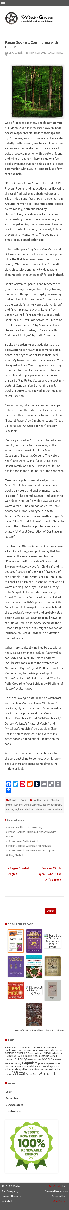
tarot (43, 1069)
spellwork (25, 1069)
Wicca (58, 809)
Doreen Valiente (35, 1053)
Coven (28, 1050)
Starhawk (30, 809)
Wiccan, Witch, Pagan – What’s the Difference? (49, 874)
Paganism (30, 1063)
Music (7, 1063)
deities (35, 1050)
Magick (48, 1059)
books (46, 800)
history (20, 1059)
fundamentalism (41, 1056)
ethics (13, 1056)
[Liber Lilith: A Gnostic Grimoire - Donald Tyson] (52, 946)
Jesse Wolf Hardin (51, 804)
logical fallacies (34, 1060)
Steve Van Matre (45, 809)
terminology (50, 1069)
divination (21, 1052)
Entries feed (12, 1098)
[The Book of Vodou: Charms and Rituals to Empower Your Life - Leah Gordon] (16, 975)
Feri (19, 1056)
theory (59, 1069)
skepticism (53, 1066)
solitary (8, 1069)
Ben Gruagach (15, 52)
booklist (37, 800)
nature (9, 809)
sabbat (25, 1066)
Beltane (46, 1047)
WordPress (59, 1201)
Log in (9, 1091)
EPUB (7, 1056)
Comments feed (14, 1104)
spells (15, 1069)
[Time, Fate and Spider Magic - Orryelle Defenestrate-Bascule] (34, 1024)
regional (19, 809)
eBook (47, 1052)
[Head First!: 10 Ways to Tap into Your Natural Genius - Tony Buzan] (16, 997)
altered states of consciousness (18, 1047)
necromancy (16, 1063)
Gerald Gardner (32, 804)
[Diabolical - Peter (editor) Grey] (34, 993)
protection (53, 1063)
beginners (37, 1047)
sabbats (33, 1066)
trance (8, 1074)
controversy (18, 1050)
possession (43, 1063)
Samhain (42, 1066)
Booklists (14, 800)
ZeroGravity (55, 1186)
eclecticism (57, 1053)
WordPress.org (14, 1111)
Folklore (26, 1055)
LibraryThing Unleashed (43, 1030)
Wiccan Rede (32, 1074)
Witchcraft (47, 1073)
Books (24, 800)
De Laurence (45, 1050)
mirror (58, 1060)
